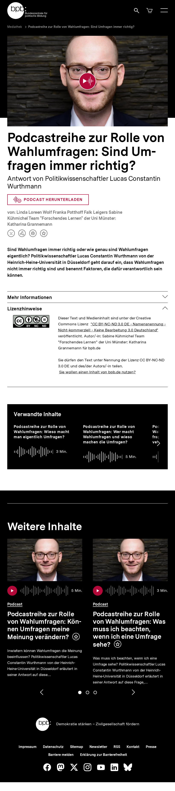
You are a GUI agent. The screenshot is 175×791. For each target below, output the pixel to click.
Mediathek (14, 26)
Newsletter (98, 747)
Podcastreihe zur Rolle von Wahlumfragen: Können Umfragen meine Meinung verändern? (44, 625)
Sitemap (76, 747)
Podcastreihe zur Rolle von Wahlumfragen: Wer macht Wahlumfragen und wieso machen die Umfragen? (109, 434)
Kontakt (133, 747)
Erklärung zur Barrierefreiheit (103, 755)
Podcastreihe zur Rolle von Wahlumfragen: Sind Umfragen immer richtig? (81, 26)
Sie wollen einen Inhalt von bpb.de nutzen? (97, 372)
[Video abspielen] (87, 81)
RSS (117, 747)
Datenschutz (53, 747)
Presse (151, 747)
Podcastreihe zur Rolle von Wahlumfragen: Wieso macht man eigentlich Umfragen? (41, 431)
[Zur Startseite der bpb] (27, 17)
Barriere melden (61, 755)
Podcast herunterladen (53, 199)
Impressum (27, 747)
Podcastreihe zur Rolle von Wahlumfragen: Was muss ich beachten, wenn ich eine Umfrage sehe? (129, 629)
